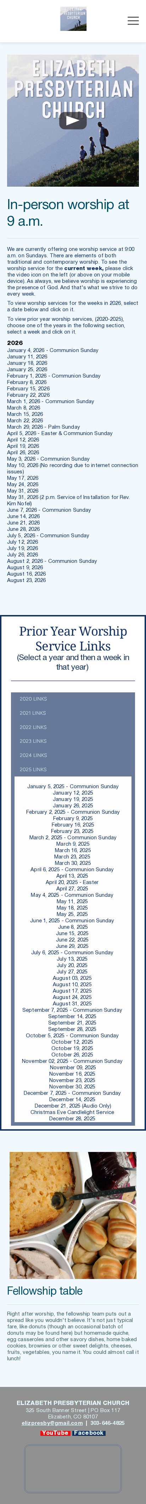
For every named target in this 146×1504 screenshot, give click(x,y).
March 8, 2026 (24, 408)
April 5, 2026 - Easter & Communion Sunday (60, 433)
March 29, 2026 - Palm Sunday (44, 427)
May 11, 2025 (73, 901)
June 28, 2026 (24, 529)
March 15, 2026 (26, 414)
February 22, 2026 (29, 395)
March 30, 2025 (73, 863)
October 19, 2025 (73, 1048)
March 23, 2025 (73, 857)
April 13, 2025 (73, 876)
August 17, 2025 (73, 991)
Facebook (89, 1433)
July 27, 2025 (73, 972)
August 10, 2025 (73, 984)
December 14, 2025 (73, 1099)
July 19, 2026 (22, 548)
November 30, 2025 (73, 1087)
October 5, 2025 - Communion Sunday (72, 1035)
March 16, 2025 (73, 850)
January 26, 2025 (73, 805)
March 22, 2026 (25, 420)
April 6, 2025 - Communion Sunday (72, 869)
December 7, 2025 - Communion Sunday (73, 1093)
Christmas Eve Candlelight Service (73, 1112)
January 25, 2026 (28, 369)
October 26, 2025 (73, 1055)
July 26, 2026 (23, 555)
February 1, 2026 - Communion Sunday (54, 376)
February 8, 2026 (27, 382)
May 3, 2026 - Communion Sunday (48, 459)
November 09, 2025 (73, 1067)
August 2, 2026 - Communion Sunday (52, 561)
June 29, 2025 (72, 946)
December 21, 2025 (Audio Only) (73, 1106)
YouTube (55, 1433)
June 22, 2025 (73, 940)
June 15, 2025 (73, 933)
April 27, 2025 (73, 889)
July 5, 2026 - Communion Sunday (48, 535)
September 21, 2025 (73, 1023)
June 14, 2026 (23, 516)
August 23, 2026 (27, 580)
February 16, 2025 (73, 825)
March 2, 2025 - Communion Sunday (73, 837)
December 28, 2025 (73, 1118)
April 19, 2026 (24, 446)
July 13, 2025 (73, 959)
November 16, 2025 (72, 1074)
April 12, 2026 (23, 440)
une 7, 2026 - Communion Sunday (51, 510)
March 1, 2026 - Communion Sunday (51, 401)
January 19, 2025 (73, 799)
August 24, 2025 (73, 997)
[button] (133, 20)
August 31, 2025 (73, 1003)
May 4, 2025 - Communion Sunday (73, 895)
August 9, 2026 (25, 567)
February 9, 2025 (73, 818)
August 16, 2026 (27, 574)
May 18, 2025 (73, 908)
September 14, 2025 (72, 1016)
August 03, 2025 (73, 978)
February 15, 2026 (29, 388)
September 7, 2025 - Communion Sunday (72, 1010)
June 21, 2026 (24, 523)
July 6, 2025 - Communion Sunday (73, 952)
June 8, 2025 (73, 927)
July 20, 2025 (73, 965)
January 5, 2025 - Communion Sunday (73, 786)
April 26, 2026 (24, 452)
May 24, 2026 (23, 484)
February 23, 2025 (73, 831)
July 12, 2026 (23, 542)
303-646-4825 (107, 1423)
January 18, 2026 (28, 363)
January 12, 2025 (73, 793)
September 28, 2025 (72, 1029)
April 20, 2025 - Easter (72, 882)
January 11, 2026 (28, 357)
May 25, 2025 (73, 914)
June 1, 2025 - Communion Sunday (73, 920)
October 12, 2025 (73, 1042)
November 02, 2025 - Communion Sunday (73, 1061)
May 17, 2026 (23, 478)
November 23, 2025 (73, 1080)
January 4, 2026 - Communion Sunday (53, 350)
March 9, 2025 (72, 844)
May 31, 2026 (22, 491)
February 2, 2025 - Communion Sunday (73, 812)
